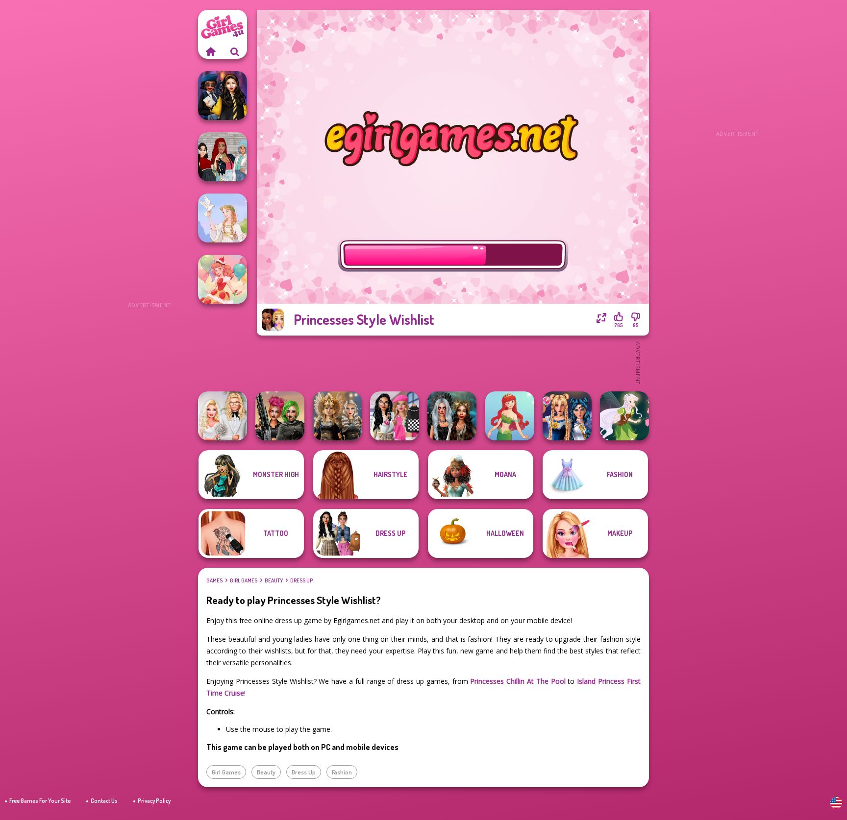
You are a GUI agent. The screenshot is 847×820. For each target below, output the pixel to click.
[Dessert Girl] (222, 279)
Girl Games (243, 580)
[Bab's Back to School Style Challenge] (394, 415)
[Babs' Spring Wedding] (222, 415)
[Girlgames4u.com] (210, 51)
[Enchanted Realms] (451, 415)
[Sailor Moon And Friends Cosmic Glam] (567, 415)
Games (214, 580)
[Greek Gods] (222, 217)
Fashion (342, 772)
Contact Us (104, 800)
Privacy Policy (154, 800)
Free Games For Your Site (40, 800)
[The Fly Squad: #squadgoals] (222, 156)
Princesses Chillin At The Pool (517, 681)
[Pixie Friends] (624, 415)
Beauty (274, 580)
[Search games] (235, 51)
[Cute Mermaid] (509, 415)
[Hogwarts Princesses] (222, 95)
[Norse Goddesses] (337, 415)
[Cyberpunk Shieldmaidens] (279, 415)
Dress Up (301, 580)
